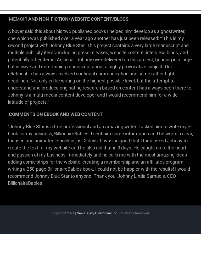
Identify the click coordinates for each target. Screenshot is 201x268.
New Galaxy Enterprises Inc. (98, 213)
